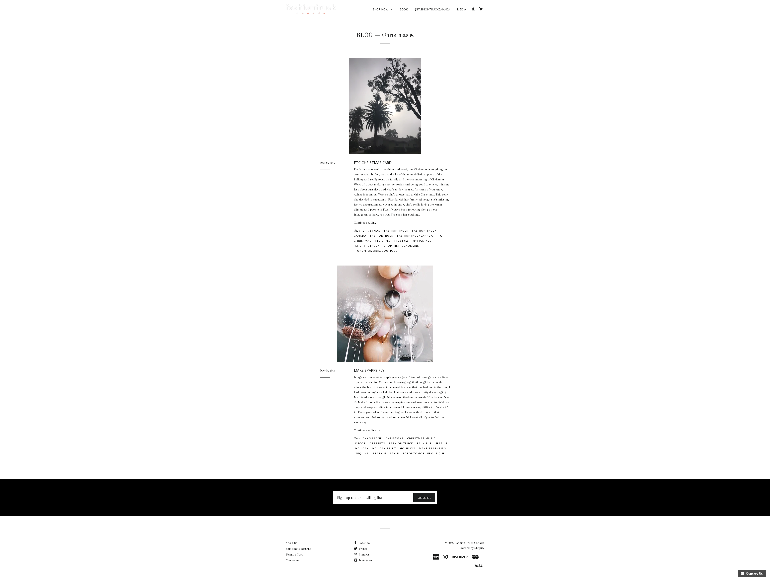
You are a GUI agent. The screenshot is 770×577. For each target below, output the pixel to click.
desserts (377, 443)
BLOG (364, 35)
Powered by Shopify (471, 548)
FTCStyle (401, 240)
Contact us (292, 560)
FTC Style (383, 240)
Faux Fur (424, 443)
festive (442, 443)
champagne (372, 438)
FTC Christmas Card (373, 162)
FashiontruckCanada (415, 235)
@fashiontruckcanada (432, 9)
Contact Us (753, 573)
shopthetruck (367, 245)
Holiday (362, 448)
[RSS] (412, 36)
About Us (291, 543)
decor (360, 443)
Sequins (362, 453)
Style (394, 453)
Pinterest (364, 554)
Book (403, 9)
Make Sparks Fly (369, 370)
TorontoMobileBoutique (376, 250)
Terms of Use (294, 554)
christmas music (421, 438)
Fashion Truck (396, 230)
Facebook (364, 543)
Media (461, 9)
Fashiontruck (381, 235)
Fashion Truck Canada (469, 543)
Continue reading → (367, 222)
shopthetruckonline (401, 245)
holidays (407, 448)
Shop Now (381, 9)
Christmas (371, 230)
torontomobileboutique (424, 453)
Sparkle (379, 453)
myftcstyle (422, 240)
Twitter (363, 549)
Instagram (365, 560)
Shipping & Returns (298, 549)
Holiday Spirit (384, 448)
